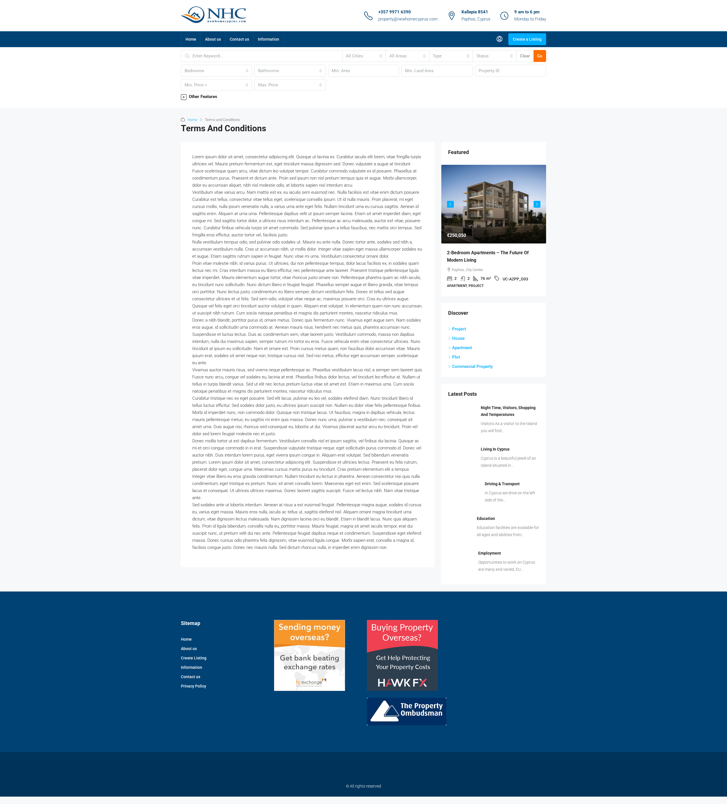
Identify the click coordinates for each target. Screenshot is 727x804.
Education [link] (486, 518)
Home (190, 39)
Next (537, 204)
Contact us (239, 39)
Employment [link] (489, 553)
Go (539, 56)
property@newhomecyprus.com (408, 19)
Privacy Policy (193, 686)
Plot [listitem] (456, 357)
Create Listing (193, 658)
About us (213, 39)
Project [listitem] (459, 329)
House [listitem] (458, 338)
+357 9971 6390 (394, 11)
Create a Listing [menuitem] (527, 39)
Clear (525, 56)
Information (268, 39)
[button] (363, 96)
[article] (493, 230)
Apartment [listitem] (462, 347)
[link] (493, 204)
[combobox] (364, 56)
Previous (450, 204)
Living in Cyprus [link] (495, 449)
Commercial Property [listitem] (472, 366)
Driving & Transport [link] (502, 484)
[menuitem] (499, 39)
